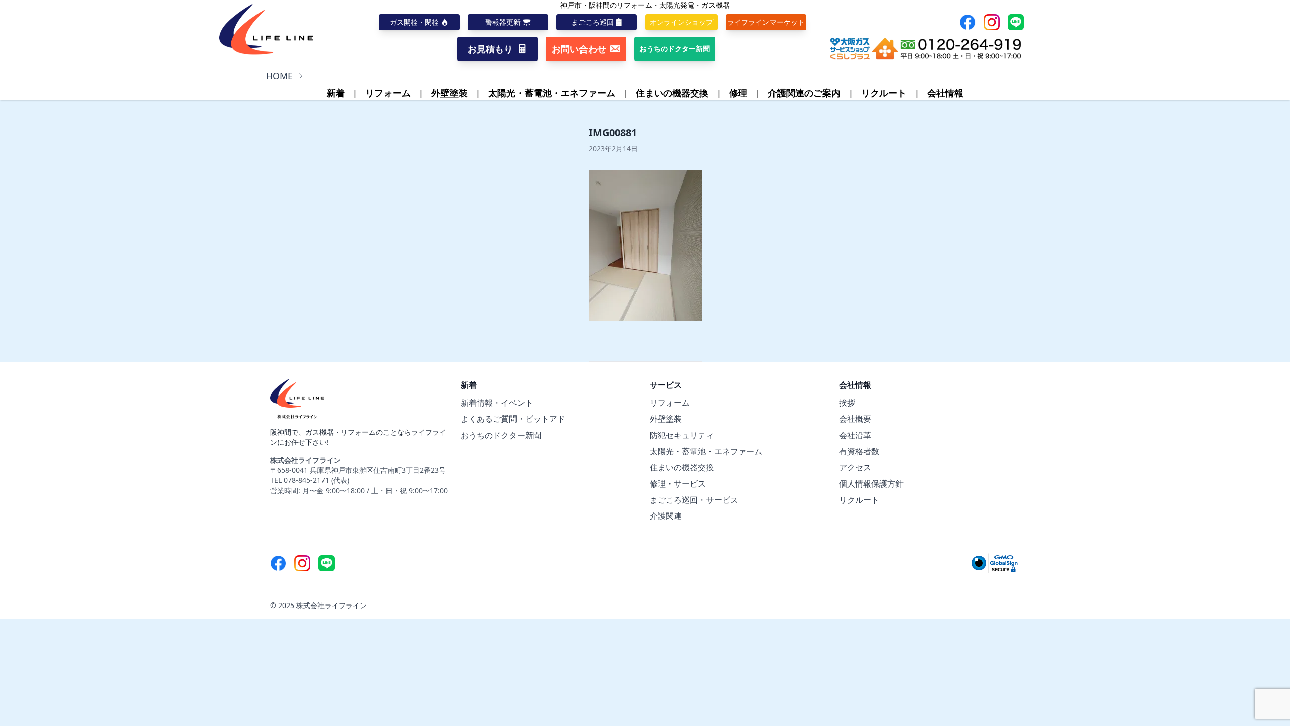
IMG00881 (613, 132)
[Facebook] (967, 22)
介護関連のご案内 (804, 93)
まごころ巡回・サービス (694, 499)
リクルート (884, 93)
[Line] (1016, 22)
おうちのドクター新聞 (501, 435)
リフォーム (388, 93)
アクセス (855, 467)
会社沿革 (855, 435)
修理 (738, 93)
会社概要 (855, 419)
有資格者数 (859, 451)
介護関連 (666, 515)
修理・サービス (678, 483)
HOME (279, 76)
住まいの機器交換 (672, 93)
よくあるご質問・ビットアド (513, 419)
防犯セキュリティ (682, 435)
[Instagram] (992, 22)
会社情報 (945, 93)
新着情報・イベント (497, 402)
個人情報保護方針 (871, 483)
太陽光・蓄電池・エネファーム (551, 93)
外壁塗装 (449, 93)
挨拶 (847, 402)
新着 (336, 93)
